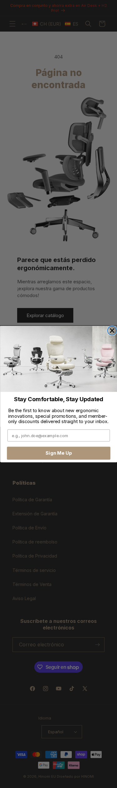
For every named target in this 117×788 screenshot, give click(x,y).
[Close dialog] (111, 330)
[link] (58, 359)
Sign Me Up (58, 453)
